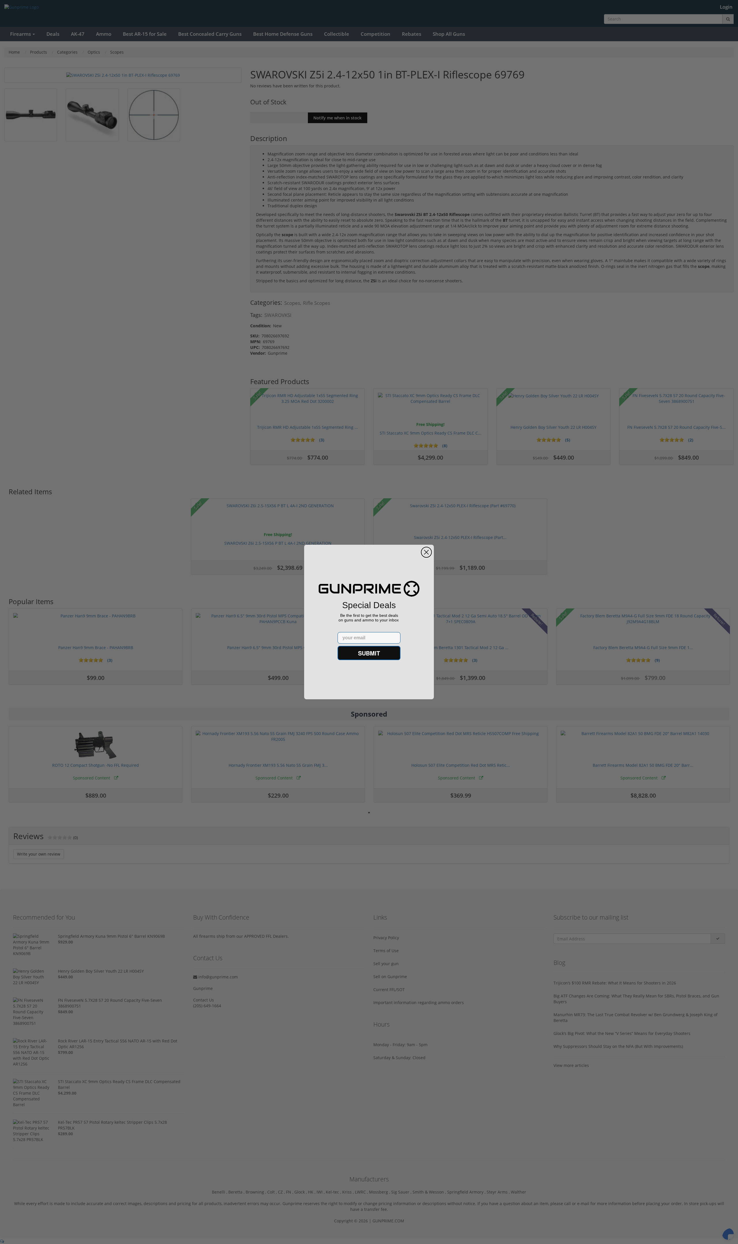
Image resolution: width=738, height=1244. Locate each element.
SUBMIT (369, 653)
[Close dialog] (426, 552)
